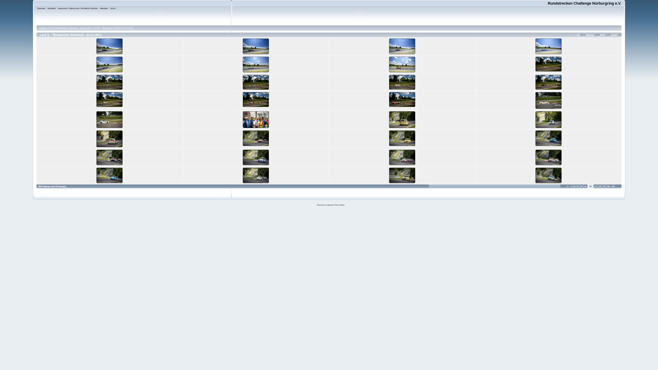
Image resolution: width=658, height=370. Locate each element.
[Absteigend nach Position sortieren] (621, 35)
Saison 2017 (86, 28)
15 (604, 186)
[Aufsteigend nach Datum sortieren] (606, 35)
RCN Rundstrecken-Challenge (63, 28)
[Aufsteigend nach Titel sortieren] (581, 35)
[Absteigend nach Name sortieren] (597, 35)
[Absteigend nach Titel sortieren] (583, 35)
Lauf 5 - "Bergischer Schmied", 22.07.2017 (113, 28)
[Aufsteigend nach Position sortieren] (618, 35)
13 (595, 186)
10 (581, 186)
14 (600, 186)
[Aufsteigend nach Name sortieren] (595, 35)
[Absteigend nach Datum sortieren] (608, 35)
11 (585, 186)
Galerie (43, 28)
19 (613, 186)
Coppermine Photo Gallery (335, 205)
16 (608, 186)
